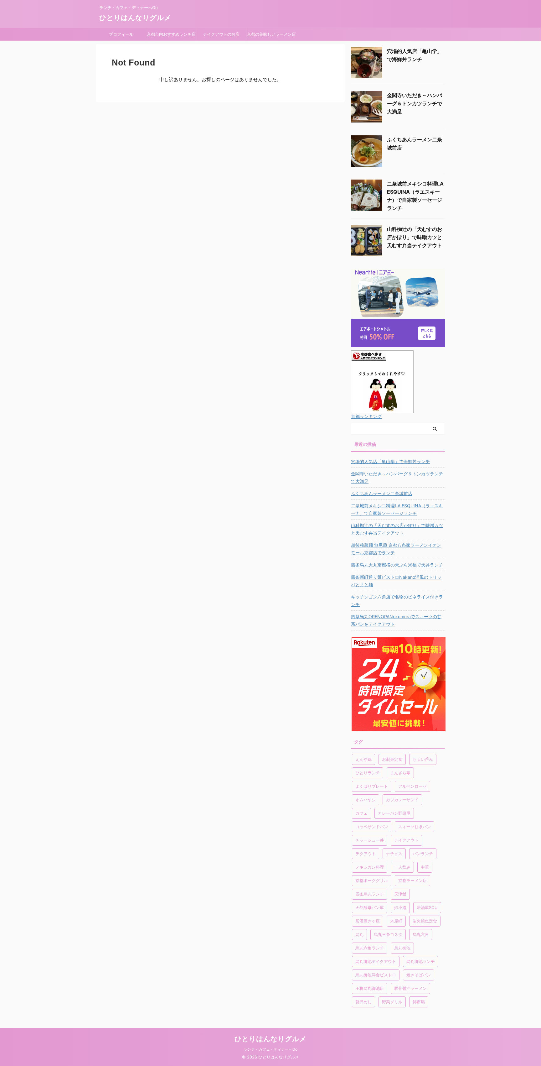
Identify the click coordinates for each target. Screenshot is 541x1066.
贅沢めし (363, 1001)
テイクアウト (406, 840)
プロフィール (123, 34)
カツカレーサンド (402, 799)
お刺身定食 (392, 759)
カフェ (361, 813)
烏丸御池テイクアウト (375, 961)
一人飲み (402, 867)
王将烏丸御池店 (369, 988)
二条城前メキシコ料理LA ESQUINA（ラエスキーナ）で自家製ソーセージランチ (397, 509)
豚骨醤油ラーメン (410, 988)
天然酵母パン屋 (369, 907)
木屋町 (396, 920)
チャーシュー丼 (369, 840)
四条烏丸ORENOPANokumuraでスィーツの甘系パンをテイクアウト (396, 620)
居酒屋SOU (427, 907)
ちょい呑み (423, 759)
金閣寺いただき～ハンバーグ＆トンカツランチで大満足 (414, 103)
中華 (425, 867)
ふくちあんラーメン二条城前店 (381, 493)
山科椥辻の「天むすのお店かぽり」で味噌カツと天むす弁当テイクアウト (414, 237)
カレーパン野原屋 (394, 813)
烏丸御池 (402, 947)
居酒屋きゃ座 (367, 920)
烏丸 (359, 934)
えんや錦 (363, 759)
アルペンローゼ (412, 786)
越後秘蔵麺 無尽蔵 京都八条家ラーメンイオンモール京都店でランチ (396, 548)
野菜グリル (392, 1001)
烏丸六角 (421, 934)
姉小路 (400, 907)
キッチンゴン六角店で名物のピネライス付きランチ (397, 600)
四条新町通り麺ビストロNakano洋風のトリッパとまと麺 (396, 580)
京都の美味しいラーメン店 (271, 34)
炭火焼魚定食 (425, 920)
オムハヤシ (365, 799)
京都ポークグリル (371, 880)
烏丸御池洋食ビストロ (375, 974)
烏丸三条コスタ (388, 934)
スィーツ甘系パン (414, 826)
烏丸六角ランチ (369, 947)
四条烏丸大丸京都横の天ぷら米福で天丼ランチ (397, 564)
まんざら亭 (400, 772)
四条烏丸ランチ (369, 893)
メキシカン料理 (369, 867)
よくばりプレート (371, 786)
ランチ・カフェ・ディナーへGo (270, 1049)
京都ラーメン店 (412, 880)
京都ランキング (366, 416)
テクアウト (365, 853)
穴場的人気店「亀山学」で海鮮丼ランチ (390, 461)
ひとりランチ (367, 772)
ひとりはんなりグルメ (135, 17)
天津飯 (400, 893)
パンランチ (423, 853)
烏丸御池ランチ (420, 961)
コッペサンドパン (371, 826)
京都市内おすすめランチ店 (171, 34)
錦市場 (419, 1001)
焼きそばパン (418, 974)
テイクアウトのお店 (221, 34)
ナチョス (394, 853)
